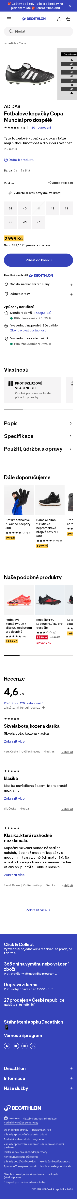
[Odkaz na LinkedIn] (33, 1046)
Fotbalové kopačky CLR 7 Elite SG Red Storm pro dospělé (19, 625)
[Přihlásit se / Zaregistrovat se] (59, 18)
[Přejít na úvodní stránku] (34, 18)
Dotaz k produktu (22, 160)
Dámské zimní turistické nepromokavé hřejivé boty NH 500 (47, 528)
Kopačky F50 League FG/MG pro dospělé (49, 623)
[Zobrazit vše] (5, 43)
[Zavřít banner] (70, 6)
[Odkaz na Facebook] (7, 1046)
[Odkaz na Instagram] (24, 1046)
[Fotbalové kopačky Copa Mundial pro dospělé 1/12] (30, 74)
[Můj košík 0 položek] (68, 18)
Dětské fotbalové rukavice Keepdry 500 (18, 524)
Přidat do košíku (39, 260)
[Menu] (8, 18)
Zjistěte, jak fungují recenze (22, 707)
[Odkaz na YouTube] (16, 1046)
